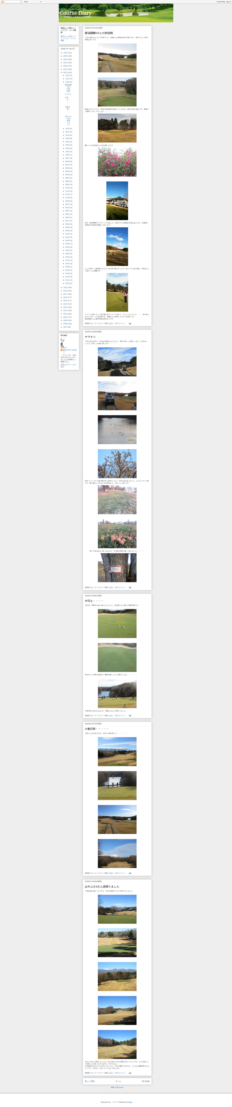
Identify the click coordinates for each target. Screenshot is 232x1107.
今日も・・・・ (94, 600)
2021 (65, 69)
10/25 (67, 145)
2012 (65, 310)
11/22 (67, 132)
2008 (65, 324)
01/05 (67, 283)
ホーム (118, 1081)
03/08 (67, 254)
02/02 (67, 270)
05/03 (67, 227)
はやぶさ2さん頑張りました (102, 886)
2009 (65, 320)
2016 (65, 297)
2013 (65, 307)
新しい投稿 (89, 1081)
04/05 (67, 240)
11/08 (67, 138)
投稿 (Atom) (119, 1087)
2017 (65, 294)
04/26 (67, 231)
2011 (65, 314)
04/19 (67, 234)
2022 (65, 66)
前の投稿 (146, 1081)
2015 (65, 301)
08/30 (67, 171)
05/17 (67, 221)
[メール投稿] (129, 323)
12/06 (67, 82)
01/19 (67, 277)
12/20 (67, 75)
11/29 (67, 128)
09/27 (67, 158)
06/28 (67, 201)
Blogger (129, 1102)
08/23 (67, 175)
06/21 (67, 204)
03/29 (67, 244)
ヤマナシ (90, 336)
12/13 (67, 79)
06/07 (67, 211)
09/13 (67, 165)
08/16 (67, 178)
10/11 (67, 152)
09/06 (67, 168)
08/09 (67, 181)
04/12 (67, 237)
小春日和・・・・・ (97, 728)
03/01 (67, 257)
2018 (65, 291)
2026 (65, 53)
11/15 (67, 135)
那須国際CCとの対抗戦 (99, 33)
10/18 (67, 148)
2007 (65, 327)
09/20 (67, 161)
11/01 (67, 142)
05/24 (67, 217)
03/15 (67, 250)
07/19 (67, 191)
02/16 (67, 263)
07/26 (67, 188)
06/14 (67, 207)
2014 (65, 304)
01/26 (67, 273)
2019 (65, 287)
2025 (65, 56)
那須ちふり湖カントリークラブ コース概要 (68, 38)
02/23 (67, 260)
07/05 (67, 198)
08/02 (67, 184)
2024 (65, 59)
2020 (65, 72)
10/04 (67, 155)
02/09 (67, 267)
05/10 (67, 224)
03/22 (67, 247)
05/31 (67, 214)
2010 (65, 317)
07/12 (67, 194)
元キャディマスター (70, 351)
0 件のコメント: (120, 323)
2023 (65, 63)
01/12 (67, 280)
